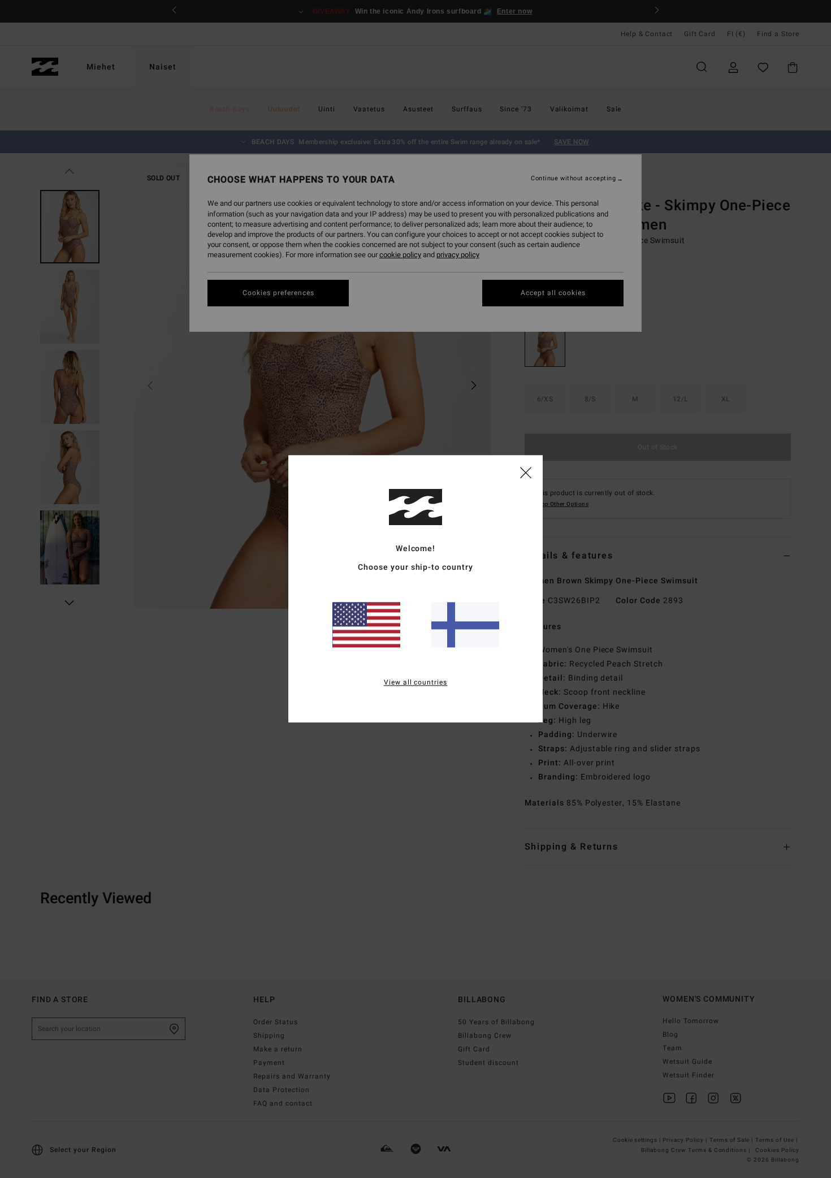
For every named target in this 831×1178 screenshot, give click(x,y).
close (525, 472)
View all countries (416, 683)
